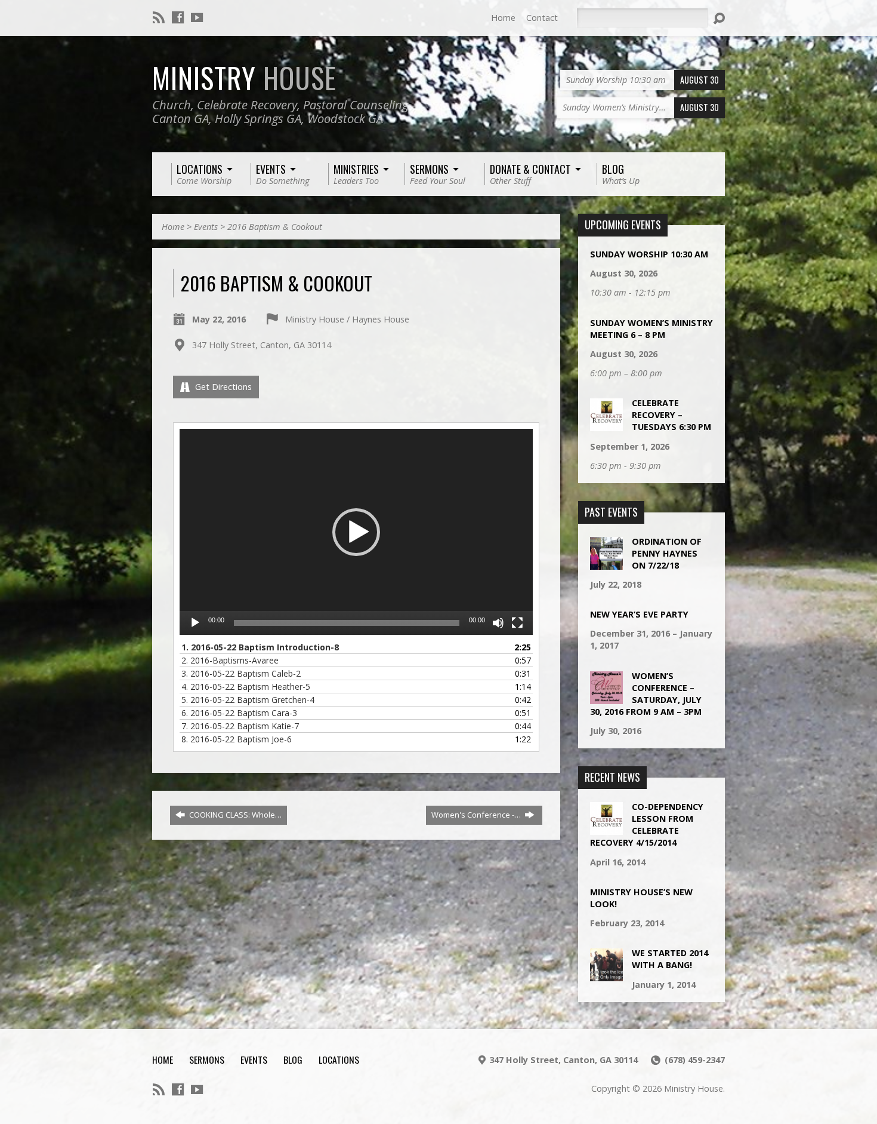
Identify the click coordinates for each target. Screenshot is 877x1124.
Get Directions (222, 386)
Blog (292, 1059)
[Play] (195, 623)
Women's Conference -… (477, 814)
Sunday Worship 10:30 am (649, 254)
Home (503, 17)
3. (241, 673)
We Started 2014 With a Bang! (670, 959)
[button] (356, 532)
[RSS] (159, 17)
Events (206, 226)
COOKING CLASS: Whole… (234, 814)
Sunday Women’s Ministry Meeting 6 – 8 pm (651, 328)
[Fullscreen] (517, 623)
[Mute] (498, 623)
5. (247, 699)
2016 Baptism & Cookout (274, 226)
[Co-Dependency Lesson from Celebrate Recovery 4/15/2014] (606, 828)
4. (245, 686)
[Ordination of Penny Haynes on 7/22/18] (606, 563)
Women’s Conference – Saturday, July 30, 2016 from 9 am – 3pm (646, 693)
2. (230, 660)
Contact (542, 17)
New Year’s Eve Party (639, 614)
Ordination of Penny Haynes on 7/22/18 (667, 553)
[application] (356, 532)
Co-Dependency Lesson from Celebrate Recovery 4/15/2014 (646, 824)
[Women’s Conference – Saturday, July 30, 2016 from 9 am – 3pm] (606, 697)
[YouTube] (197, 17)
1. (260, 647)
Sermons (206, 1059)
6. (239, 712)
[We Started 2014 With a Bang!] (606, 975)
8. (236, 739)
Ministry (244, 78)
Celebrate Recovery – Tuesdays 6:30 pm (671, 414)
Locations (339, 1059)
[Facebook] (178, 17)
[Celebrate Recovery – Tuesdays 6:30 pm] (606, 425)
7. (240, 726)
